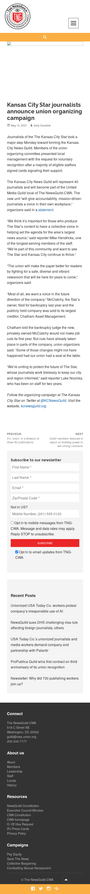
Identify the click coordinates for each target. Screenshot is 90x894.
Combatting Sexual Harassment (29, 868)
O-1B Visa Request (20, 824)
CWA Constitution (19, 815)
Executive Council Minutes (25, 810)
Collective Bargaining (21, 863)
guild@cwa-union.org (21, 736)
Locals (11, 780)
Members (13, 766)
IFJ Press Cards (18, 828)
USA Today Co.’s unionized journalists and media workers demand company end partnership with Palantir (44, 644)
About (11, 762)
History (12, 785)
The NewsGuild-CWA (39, 879)
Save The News (18, 859)
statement (45, 209)
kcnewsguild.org (33, 405)
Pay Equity (14, 854)
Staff (10, 776)
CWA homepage (18, 819)
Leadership (14, 771)
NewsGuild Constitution (23, 805)
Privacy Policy (16, 833)
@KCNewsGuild (53, 400)
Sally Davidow (42, 125)
